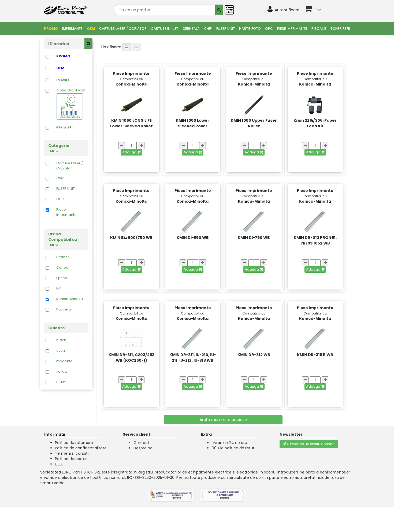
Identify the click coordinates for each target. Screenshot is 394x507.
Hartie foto (250, 28)
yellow (62, 371)
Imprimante (72, 28)
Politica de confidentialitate (81, 448)
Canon (62, 267)
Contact (141, 442)
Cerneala (191, 28)
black (61, 340)
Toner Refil (340, 28)
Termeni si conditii (72, 453)
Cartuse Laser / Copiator (123, 28)
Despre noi (143, 448)
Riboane (318, 28)
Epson (61, 278)
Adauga (129, 152)
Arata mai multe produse (223, 419)
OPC (269, 28)
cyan (60, 350)
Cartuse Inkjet (164, 28)
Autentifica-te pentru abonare (310, 444)
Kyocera (63, 309)
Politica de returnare (74, 442)
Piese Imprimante (292, 28)
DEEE (59, 464)
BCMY (61, 382)
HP (58, 288)
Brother (62, 257)
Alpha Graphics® (70, 90)
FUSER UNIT (225, 28)
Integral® (64, 127)
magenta (64, 361)
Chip (208, 28)
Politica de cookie (71, 458)
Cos (318, 10)
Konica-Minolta (69, 299)
